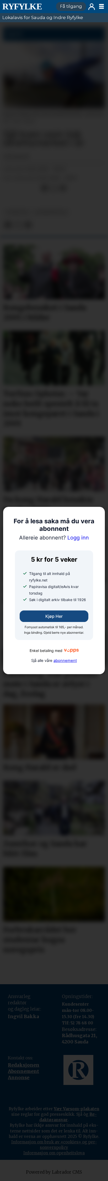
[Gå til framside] (26, 6)
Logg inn (91, 6)
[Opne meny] (101, 6)
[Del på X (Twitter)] (54, 188)
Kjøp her (54, 616)
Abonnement (23, 1071)
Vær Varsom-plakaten (76, 1108)
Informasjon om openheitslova (54, 1152)
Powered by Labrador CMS (54, 1172)
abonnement (65, 660)
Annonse (18, 1078)
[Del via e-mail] (62, 188)
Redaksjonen (23, 1065)
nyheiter (17, 212)
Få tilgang (71, 6)
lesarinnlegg (51, 212)
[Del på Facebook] (44, 188)
